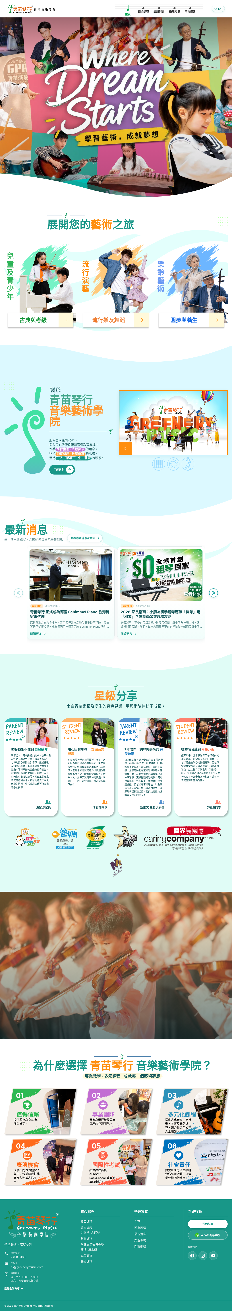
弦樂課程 (86, 1228)
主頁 (137, 1221)
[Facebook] (192, 1255)
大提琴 (95, 1232)
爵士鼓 (92, 1249)
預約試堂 (207, 1224)
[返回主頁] (31, 1223)
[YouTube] (213, 1255)
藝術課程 (86, 1261)
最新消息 (140, 1234)
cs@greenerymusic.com (27, 1267)
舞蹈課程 (86, 1255)
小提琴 (85, 1232)
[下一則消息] (213, 593)
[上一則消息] (18, 593)
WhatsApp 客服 (211, 1235)
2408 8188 (18, 1257)
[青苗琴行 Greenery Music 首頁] (31, 9)
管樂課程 (86, 1238)
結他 (83, 1249)
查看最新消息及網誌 (83, 538)
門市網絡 (140, 1246)
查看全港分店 (13, 1288)
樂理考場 (140, 1240)
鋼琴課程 (86, 1221)
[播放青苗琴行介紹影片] (173, 422)
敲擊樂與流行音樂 (92, 1245)
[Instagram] (202, 1255)
